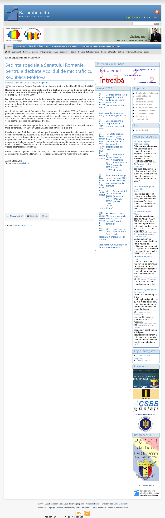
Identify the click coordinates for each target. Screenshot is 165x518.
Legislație (51, 508)
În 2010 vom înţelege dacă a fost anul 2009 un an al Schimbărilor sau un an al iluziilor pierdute (116, 180)
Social (73, 52)
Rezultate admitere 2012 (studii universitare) (101, 46)
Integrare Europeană (49, 52)
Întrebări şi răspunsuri (38, 46)
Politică (26, 52)
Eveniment (16, 52)
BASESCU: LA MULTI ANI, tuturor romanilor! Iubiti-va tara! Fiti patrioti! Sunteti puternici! (116, 218)
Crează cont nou (144, 360)
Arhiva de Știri (142, 130)
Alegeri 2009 (44, 83)
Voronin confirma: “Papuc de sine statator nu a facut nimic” (111, 124)
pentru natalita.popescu (142, 142)
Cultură (121, 52)
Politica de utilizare (99, 508)
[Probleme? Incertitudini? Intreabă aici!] (127, 83)
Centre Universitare (82, 508)
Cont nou (136, 17)
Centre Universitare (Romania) (65, 46)
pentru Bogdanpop (147, 279)
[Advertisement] (49, 188)
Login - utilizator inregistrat (143, 356)
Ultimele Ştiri (21, 225)
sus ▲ (32, 225)
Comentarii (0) (16, 215)
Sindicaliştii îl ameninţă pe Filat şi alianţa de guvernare (112, 114)
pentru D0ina (144, 235)
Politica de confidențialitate (118, 508)
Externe (35, 52)
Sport (146, 52)
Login (128, 17)
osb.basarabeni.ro (146, 485)
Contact (155, 17)
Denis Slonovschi (120, 504)
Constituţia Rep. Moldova (147, 110)
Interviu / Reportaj (134, 52)
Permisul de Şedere (144, 102)
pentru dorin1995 (142, 165)
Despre (146, 17)
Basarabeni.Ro (34, 12)
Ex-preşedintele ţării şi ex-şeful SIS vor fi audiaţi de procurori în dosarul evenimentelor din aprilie (113, 101)
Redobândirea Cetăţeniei (147, 93)
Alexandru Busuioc (93, 504)
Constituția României (145, 113)
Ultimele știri (41, 508)
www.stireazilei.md (20, 163)
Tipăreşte (33, 215)
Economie (64, 52)
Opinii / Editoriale (108, 52)
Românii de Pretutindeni (88, 52)
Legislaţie (20, 46)
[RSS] (157, 13)
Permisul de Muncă (144, 105)
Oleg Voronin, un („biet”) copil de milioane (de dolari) (113, 246)
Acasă (8, 46)
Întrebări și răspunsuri (65, 508)
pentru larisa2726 (142, 313)
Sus (46, 215)
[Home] (12, 14)
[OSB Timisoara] (146, 378)
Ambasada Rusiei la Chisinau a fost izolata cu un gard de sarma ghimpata (120, 162)
